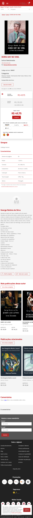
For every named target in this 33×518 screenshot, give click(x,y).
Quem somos (4, 454)
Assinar (5, 435)
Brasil (2, 7)
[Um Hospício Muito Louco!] (11, 361)
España (12, 7)
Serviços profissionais (23, 448)
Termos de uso (4, 459)
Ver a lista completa (7, 287)
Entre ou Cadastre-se (24, 3)
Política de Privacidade (17, 512)
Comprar (16, 117)
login (5, 400)
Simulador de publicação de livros (24, 461)
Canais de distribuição (23, 456)
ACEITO (27, 510)
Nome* (3, 421)
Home (3, 14)
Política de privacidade (6, 465)
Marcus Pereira (4, 380)
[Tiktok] (18, 504)
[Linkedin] (24, 504)
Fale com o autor (23, 274)
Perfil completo (8, 274)
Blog (2, 451)
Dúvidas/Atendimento (6, 445)
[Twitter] (3, 504)
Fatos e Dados (4, 456)
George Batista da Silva (10, 65)
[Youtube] (29, 504)
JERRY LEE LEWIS (6, 322)
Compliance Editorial (23, 445)
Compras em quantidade (24, 454)
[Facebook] (8, 504)
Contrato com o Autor (6, 462)
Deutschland (17, 7)
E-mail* (3, 427)
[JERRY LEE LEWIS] (11, 305)
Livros (7, 14)
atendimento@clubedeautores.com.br (9, 186)
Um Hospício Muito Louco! (8, 378)
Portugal (6, 7)
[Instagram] (13, 504)
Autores (3, 448)
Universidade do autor (23, 451)
